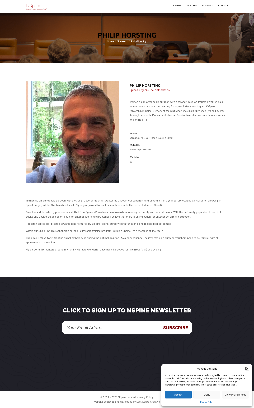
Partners (207, 5)
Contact (223, 5)
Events (177, 5)
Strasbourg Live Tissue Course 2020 (151, 137)
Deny (207, 394)
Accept (178, 394)
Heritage (192, 5)
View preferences (235, 394)
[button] (247, 368)
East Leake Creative (148, 401)
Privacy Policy (206, 402)
